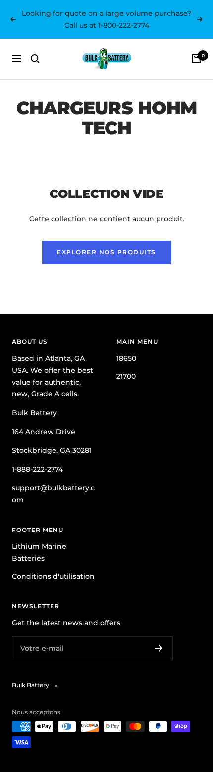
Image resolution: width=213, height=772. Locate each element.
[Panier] (196, 58)
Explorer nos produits (106, 252)
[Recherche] (35, 58)
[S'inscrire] (159, 648)
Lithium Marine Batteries (39, 552)
